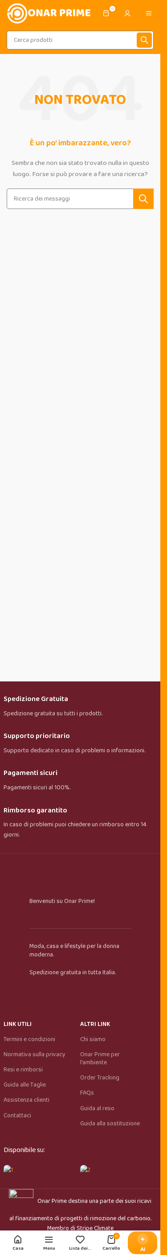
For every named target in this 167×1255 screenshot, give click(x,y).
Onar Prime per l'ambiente (100, 1058)
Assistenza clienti (26, 1100)
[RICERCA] (144, 40)
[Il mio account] (127, 13)
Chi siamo (93, 1039)
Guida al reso (97, 1108)
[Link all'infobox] (80, 706)
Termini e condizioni (29, 1039)
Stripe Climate (95, 1228)
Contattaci (17, 1115)
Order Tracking (99, 1078)
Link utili (18, 1024)
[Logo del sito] (48, 13)
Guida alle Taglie (25, 1085)
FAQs (87, 1093)
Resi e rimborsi (23, 1070)
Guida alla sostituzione (110, 1123)
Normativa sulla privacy (34, 1054)
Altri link (95, 1024)
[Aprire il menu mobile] (148, 13)
